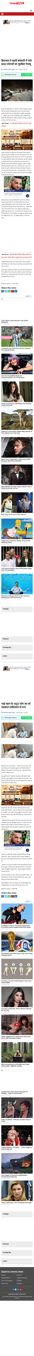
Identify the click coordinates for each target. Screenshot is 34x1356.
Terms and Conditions (7, 1280)
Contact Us (19, 1275)
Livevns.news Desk (9, 69)
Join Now (27, 75)
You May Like (7, 647)
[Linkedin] (18, 1289)
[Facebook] (13, 1289)
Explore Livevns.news (12, 1272)
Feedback (19, 1280)
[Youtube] (21, 1289)
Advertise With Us (5, 1278)
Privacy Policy (4, 1283)
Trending (5, 609)
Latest (5, 656)
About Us (3, 1275)
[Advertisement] (17, 41)
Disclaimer (19, 1283)
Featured (6, 639)
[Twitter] (15, 1289)
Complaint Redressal (22, 1278)
